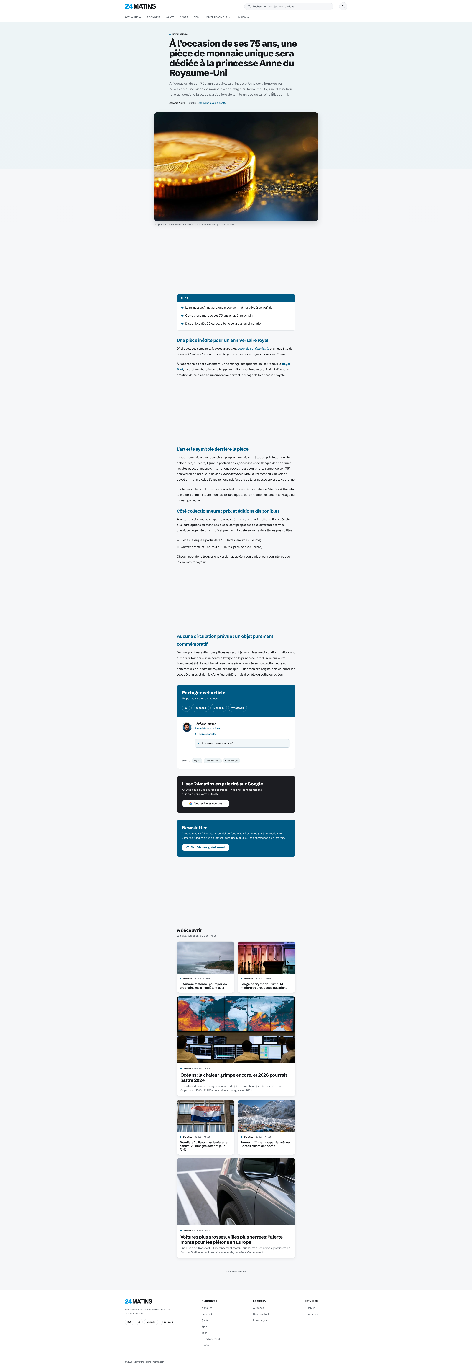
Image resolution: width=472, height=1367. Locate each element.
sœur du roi (253, 348)
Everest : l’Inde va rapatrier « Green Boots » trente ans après (266, 1144)
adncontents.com (155, 1361)
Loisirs (241, 17)
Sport (184, 17)
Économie (153, 17)
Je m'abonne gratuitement (208, 847)
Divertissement (216, 17)
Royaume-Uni (231, 760)
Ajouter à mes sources (208, 803)
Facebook (200, 707)
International (180, 34)
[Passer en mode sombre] (343, 6)
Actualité (131, 17)
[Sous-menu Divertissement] (229, 17)
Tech (197, 17)
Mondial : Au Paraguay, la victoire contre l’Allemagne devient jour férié (204, 1146)
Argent (197, 760)
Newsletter (311, 1314)
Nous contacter (262, 1314)
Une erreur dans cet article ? (217, 743)
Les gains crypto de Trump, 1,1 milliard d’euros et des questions (264, 986)
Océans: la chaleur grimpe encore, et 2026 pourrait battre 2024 (233, 1077)
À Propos (258, 1307)
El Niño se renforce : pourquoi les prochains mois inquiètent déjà (203, 986)
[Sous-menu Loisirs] (248, 17)
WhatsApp (237, 707)
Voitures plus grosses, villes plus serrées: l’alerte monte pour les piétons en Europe (231, 1239)
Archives (310, 1307)
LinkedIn (218, 707)
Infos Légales (261, 1320)
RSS (129, 1321)
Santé (170, 17)
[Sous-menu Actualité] (140, 17)
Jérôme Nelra (177, 103)
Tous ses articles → (209, 734)
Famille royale (213, 760)
